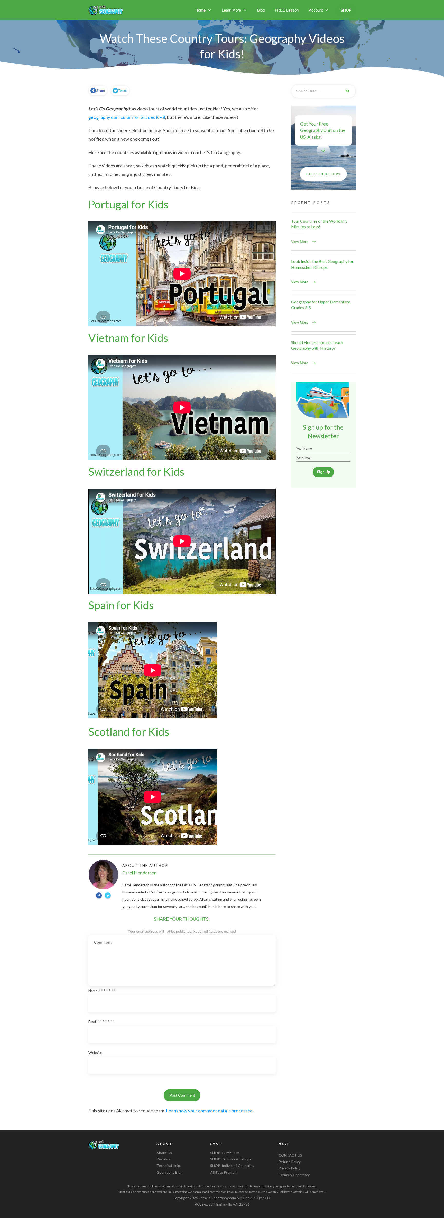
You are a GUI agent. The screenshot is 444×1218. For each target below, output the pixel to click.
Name (102, 990)
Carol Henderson (139, 873)
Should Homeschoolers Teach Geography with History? (323, 353)
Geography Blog (169, 1172)
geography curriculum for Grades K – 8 (126, 117)
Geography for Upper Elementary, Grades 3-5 (323, 312)
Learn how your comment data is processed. (210, 1111)
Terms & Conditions (295, 1175)
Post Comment (182, 1095)
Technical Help (168, 1165)
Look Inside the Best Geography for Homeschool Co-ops (323, 272)
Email (101, 1021)
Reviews (163, 1159)
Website (95, 1052)
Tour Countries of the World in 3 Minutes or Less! (323, 232)
